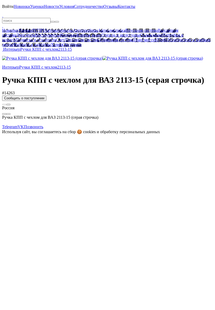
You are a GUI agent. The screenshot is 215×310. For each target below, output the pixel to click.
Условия (66, 6)
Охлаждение (151, 35)
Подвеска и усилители (36, 40)
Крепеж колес (89, 35)
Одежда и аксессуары (120, 35)
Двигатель (25, 35)
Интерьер (68, 35)
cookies (89, 132)
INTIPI (38, 30)
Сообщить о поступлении (24, 98)
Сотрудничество (88, 6)
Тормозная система (116, 40)
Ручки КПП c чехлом (39, 49)
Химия (57, 44)
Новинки (22, 6)
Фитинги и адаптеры (32, 44)
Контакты (126, 6)
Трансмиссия (145, 40)
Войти (8, 6)
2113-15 (65, 49)
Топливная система (82, 40)
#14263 (8, 93)
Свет (60, 40)
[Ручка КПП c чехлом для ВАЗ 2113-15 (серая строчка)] (52, 58)
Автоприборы (85, 30)
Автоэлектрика (111, 30)
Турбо (162, 40)
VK (21, 127)
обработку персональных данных (130, 132)
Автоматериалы (58, 30)
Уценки (37, 6)
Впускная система (141, 30)
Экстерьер (72, 44)
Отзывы (110, 6)
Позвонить (33, 127)
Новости (51, 6)
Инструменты (47, 35)
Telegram (10, 127)
